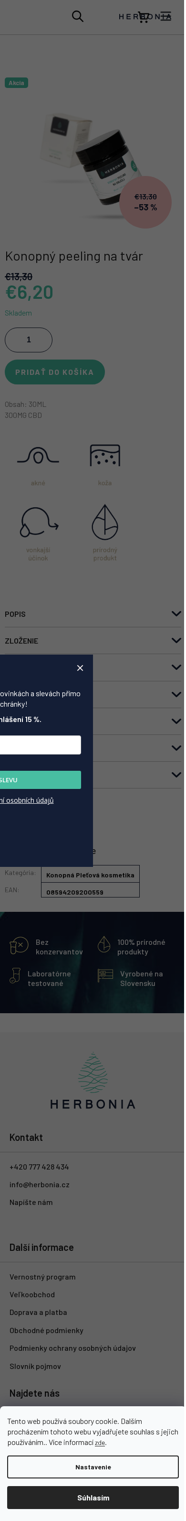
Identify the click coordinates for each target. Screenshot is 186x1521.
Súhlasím (93, 1497)
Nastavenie (93, 1467)
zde (100, 1442)
